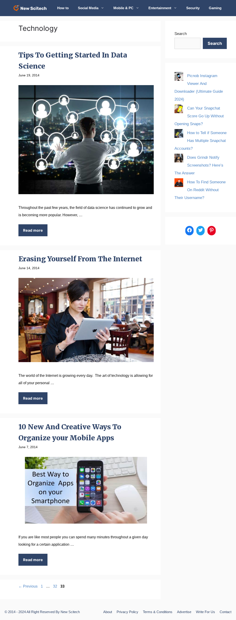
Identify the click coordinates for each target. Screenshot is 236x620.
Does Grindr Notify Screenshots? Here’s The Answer (198, 165)
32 (55, 586)
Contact (225, 612)
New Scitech (70, 612)
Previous (28, 586)
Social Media (88, 8)
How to (63, 8)
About (107, 612)
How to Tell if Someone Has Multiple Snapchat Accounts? (200, 141)
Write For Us (205, 612)
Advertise (184, 612)
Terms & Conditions (157, 612)
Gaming (215, 8)
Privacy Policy (127, 612)
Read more (33, 230)
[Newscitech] (31, 8)
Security (193, 8)
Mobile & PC (123, 8)
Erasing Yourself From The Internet (80, 258)
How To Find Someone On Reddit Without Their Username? (200, 190)
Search (180, 34)
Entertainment (159, 8)
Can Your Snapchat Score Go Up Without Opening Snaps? (199, 116)
